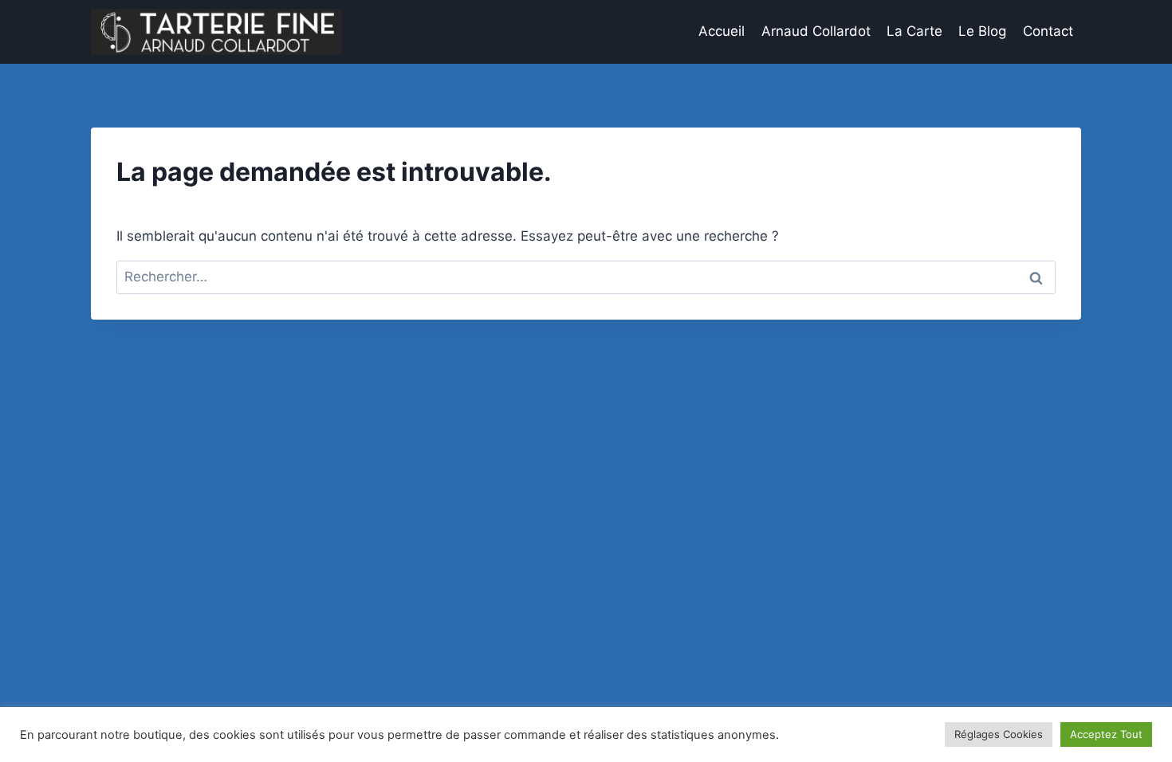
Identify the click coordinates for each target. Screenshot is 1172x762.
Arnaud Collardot (816, 31)
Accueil (721, 31)
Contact (1048, 31)
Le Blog (982, 31)
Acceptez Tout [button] (1106, 734)
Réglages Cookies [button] (998, 734)
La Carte (914, 31)
